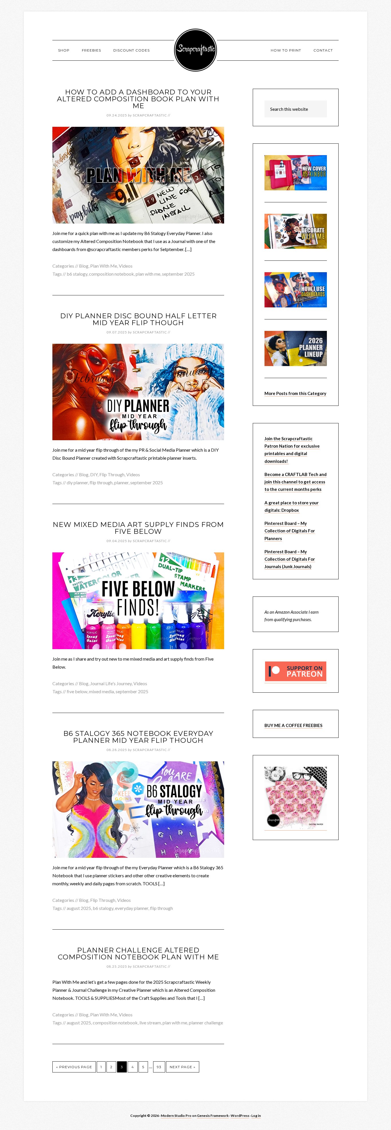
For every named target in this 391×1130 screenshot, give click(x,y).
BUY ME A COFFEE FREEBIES (293, 725)
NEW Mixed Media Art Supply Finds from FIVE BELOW (138, 528)
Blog (83, 265)
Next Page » (183, 1067)
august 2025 (79, 908)
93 (159, 1067)
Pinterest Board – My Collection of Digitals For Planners (289, 531)
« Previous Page (74, 1067)
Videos (126, 265)
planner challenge (206, 1022)
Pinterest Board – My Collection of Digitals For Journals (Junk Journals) (289, 559)
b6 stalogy (77, 273)
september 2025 (178, 273)
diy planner (77, 482)
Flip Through (112, 474)
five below (77, 691)
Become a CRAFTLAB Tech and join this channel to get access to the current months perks (295, 482)
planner (121, 482)
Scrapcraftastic (195, 50)
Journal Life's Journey (111, 683)
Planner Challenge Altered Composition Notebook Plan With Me (138, 953)
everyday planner (131, 908)
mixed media (101, 691)
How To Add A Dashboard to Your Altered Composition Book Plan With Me (138, 99)
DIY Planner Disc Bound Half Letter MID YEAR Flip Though (138, 319)
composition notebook (111, 273)
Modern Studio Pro (176, 1115)
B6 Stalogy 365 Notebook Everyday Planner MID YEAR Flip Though (138, 736)
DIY (94, 474)
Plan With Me (103, 265)
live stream (150, 1022)
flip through (101, 482)
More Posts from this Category (295, 393)
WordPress (240, 1115)
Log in (256, 1115)
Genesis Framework (213, 1115)
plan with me (148, 273)
